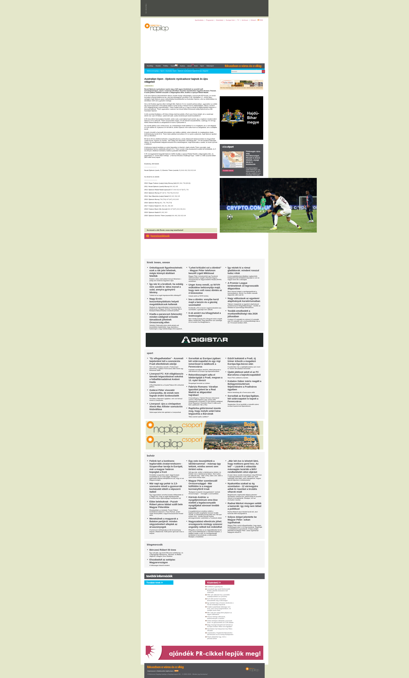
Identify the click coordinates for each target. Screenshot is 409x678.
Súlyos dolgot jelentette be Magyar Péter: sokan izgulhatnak (242, 520)
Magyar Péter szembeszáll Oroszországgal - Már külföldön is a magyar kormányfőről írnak (203, 484)
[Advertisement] (204, 42)
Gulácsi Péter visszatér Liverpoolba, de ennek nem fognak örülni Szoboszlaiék (164, 393)
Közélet (158, 66)
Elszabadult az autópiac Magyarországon (162, 561)
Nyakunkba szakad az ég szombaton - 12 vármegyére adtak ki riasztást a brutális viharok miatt (243, 487)
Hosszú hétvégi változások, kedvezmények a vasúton (216, 617)
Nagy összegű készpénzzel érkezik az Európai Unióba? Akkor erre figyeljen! (220, 625)
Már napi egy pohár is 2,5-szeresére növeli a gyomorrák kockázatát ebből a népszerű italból (165, 487)
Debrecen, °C (188, 64)
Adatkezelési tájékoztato (165, 671)
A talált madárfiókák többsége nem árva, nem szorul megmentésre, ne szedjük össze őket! (219, 608)
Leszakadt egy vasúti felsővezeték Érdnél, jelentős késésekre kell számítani (218, 590)
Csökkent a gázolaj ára (215, 586)
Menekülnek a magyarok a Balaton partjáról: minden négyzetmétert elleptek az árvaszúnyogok (163, 522)
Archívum (245, 20)
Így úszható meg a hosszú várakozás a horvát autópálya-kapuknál (220, 603)
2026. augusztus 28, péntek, (187, 69)
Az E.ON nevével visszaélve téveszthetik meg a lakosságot (217, 599)
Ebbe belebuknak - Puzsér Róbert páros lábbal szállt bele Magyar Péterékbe (166, 504)
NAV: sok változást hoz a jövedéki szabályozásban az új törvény (218, 595)
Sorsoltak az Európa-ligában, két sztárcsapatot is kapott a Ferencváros (243, 399)
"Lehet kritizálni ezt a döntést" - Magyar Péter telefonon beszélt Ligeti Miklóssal (205, 270)
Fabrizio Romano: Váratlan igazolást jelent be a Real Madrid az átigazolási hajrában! (203, 390)
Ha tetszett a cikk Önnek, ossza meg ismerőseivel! (165, 230)
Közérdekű (219, 20)
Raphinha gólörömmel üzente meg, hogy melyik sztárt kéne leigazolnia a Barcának (205, 411)
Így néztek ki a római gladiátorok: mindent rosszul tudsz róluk (243, 270)
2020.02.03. (149, 86)
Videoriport (210, 66)
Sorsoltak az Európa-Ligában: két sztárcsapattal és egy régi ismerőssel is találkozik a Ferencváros (205, 362)
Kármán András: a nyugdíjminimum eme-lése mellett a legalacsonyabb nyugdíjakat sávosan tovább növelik (204, 503)
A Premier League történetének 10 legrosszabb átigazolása (243, 286)
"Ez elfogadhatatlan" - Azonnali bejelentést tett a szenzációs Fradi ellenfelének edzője (166, 361)
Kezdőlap (150, 66)
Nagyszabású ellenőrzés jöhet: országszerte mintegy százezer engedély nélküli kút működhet (205, 524)
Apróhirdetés (199, 20)
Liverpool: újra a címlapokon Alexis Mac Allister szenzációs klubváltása (166, 406)
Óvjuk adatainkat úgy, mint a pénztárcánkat (216, 637)
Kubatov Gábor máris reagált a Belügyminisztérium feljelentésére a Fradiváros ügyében (244, 385)
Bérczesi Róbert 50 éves (162, 550)
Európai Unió (230, 20)
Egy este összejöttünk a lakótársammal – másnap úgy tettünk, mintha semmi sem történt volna (205, 465)
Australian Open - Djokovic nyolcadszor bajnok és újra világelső (187, 71)
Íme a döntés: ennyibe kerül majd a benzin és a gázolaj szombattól (204, 302)
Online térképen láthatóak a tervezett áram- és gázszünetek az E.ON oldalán (220, 621)
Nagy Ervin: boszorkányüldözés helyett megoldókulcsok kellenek (164, 301)
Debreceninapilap (153, 71)
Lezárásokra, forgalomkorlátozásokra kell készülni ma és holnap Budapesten (220, 633)
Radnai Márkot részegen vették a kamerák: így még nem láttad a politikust (244, 506)
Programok (210, 20)
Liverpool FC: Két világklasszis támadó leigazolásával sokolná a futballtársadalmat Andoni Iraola (166, 377)
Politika (165, 66)
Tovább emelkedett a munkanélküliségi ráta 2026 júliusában (243, 314)
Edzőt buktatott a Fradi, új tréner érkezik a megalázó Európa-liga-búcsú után (242, 361)
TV (238, 20)
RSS (261, 20)
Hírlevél (253, 20)
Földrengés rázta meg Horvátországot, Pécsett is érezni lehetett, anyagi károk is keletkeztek (253, 157)
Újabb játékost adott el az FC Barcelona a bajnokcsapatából (244, 373)
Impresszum (151, 671)
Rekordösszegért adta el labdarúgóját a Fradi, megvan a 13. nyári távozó (205, 377)
